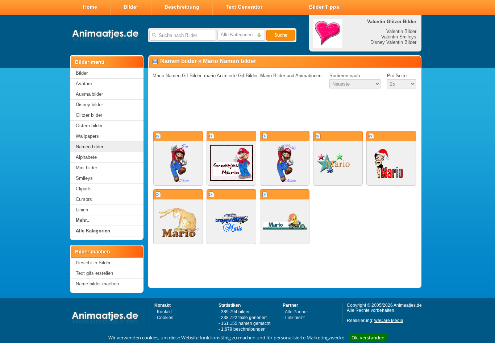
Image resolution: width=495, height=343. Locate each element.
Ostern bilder (89, 125)
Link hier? (295, 317)
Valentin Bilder (401, 31)
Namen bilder (89, 146)
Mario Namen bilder (229, 61)
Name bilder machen (97, 283)
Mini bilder (86, 167)
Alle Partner (296, 311)
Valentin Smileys (398, 37)
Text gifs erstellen (94, 273)
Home (90, 7)
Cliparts (84, 188)
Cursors (84, 199)
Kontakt (164, 311)
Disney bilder (89, 104)
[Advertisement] (285, 110)
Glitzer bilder (89, 115)
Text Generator (244, 7)
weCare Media (388, 320)
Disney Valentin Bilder (393, 42)
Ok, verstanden (368, 337)
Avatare (84, 83)
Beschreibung (182, 7)
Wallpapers (87, 136)
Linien (82, 209)
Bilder (131, 7)
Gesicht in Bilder (93, 262)
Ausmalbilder (89, 94)
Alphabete (86, 157)
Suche (280, 35)
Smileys (84, 178)
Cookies (165, 317)
